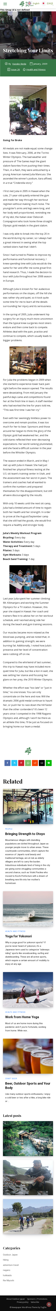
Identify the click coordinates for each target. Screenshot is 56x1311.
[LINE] (49, 763)
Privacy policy (22, 1302)
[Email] (42, 763)
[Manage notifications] (49, 1304)
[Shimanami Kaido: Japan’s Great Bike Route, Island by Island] (28, 1216)
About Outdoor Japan (15, 1299)
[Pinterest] (21, 763)
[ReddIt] (35, 763)
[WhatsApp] (28, 763)
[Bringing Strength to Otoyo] (28, 806)
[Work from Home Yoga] (28, 989)
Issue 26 (15, 69)
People (9, 829)
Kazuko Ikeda (19, 63)
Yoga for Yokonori (18, 936)
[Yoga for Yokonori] (28, 908)
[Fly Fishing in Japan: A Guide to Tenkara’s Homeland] (28, 1177)
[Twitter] (14, 763)
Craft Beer (11, 1079)
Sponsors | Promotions (37, 1299)
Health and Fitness (36, 69)
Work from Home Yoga (22, 1017)
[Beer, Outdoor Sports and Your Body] (28, 1056)
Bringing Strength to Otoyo (25, 834)
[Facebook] (7, 763)
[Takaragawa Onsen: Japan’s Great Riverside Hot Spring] (28, 1138)
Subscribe (35, 1302)
